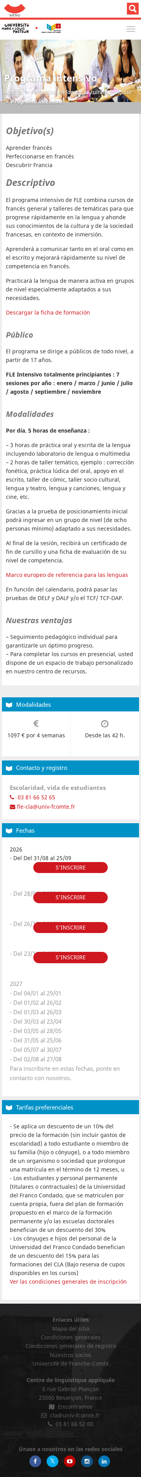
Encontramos (74, 1406)
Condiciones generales (71, 1337)
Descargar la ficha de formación (48, 312)
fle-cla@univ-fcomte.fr (45, 806)
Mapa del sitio (70, 1328)
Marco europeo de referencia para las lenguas (67, 574)
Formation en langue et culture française (81, 92)
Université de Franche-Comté (71, 1363)
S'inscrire (71, 867)
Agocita (13, 92)
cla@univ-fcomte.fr (74, 1415)
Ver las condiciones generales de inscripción (68, 1281)
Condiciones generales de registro (70, 1346)
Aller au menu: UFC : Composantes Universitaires (14, 9)
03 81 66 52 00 (73, 1424)
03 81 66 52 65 (35, 797)
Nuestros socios (70, 1355)
